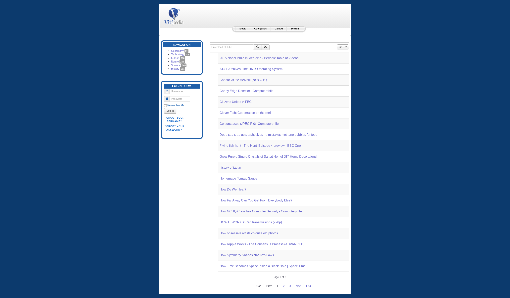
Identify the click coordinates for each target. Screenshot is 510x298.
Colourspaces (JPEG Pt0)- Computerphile (249, 123)
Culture (177, 58)
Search (295, 28)
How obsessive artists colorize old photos (249, 233)
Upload (279, 28)
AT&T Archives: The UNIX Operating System (251, 69)
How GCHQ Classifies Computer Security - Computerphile (261, 211)
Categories (260, 28)
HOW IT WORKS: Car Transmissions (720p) (251, 222)
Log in (170, 110)
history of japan (230, 167)
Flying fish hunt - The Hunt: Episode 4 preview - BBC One (260, 145)
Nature (177, 61)
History (177, 68)
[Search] (258, 47)
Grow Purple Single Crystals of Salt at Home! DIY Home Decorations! (268, 156)
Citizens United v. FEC (236, 102)
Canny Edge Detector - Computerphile (247, 91)
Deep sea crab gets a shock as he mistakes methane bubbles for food (268, 134)
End (308, 285)
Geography (179, 50)
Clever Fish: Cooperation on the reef (245, 112)
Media (242, 28)
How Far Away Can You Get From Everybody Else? (256, 200)
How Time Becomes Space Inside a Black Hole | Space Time (263, 266)
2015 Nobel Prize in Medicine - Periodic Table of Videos (259, 58)
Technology (180, 54)
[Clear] (266, 47)
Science (178, 65)
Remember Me (175, 105)
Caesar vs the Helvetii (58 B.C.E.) (243, 80)
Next (298, 285)
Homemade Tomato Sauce (238, 178)
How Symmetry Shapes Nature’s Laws (247, 255)
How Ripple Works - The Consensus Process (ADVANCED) (262, 244)
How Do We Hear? (233, 189)
